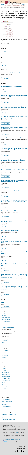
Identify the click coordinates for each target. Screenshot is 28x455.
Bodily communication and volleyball (10, 230)
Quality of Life (5, 384)
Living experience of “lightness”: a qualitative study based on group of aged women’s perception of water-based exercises (14, 276)
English (3, 313)
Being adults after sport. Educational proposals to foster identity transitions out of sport (14, 181)
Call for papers (5, 350)
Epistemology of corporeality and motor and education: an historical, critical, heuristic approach (14, 200)
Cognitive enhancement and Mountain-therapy (12, 210)
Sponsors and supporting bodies (8, 419)
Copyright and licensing (7, 401)
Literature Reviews (6, 378)
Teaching (4, 391)
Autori (2, 302)
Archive (3, 342)
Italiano (4, 315)
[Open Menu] (1, 1)
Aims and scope (5, 339)
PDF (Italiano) (6, 51)
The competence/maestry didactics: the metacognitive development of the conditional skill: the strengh (14, 288)
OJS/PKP (16, 432)
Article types (4, 353)
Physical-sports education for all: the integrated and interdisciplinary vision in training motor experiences (14, 106)
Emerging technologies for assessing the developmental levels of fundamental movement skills (14, 241)
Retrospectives (5, 386)
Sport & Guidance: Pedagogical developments (12, 191)
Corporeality (4, 370)
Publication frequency (6, 406)
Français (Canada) (6, 321)
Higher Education (5, 372)
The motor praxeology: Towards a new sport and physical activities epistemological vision (14, 149)
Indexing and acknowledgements (9, 414)
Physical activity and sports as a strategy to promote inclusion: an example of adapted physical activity (14, 159)
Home (2, 4)
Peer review (4, 404)
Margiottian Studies (6, 380)
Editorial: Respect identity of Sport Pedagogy (12, 73)
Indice (2, 61)
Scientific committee (6, 416)
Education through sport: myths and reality (11, 86)
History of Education (6, 374)
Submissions (4, 340)
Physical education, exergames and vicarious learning (14, 138)
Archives (23, 4)
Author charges (5, 355)
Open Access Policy (6, 399)
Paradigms (4, 382)
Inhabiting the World (6, 376)
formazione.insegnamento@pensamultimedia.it (11, 439)
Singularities (4, 388)
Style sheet (4, 357)
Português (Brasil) (6, 319)
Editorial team (5, 417)
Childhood (4, 368)
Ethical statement (5, 402)
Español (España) (6, 317)
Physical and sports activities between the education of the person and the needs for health (14, 96)
